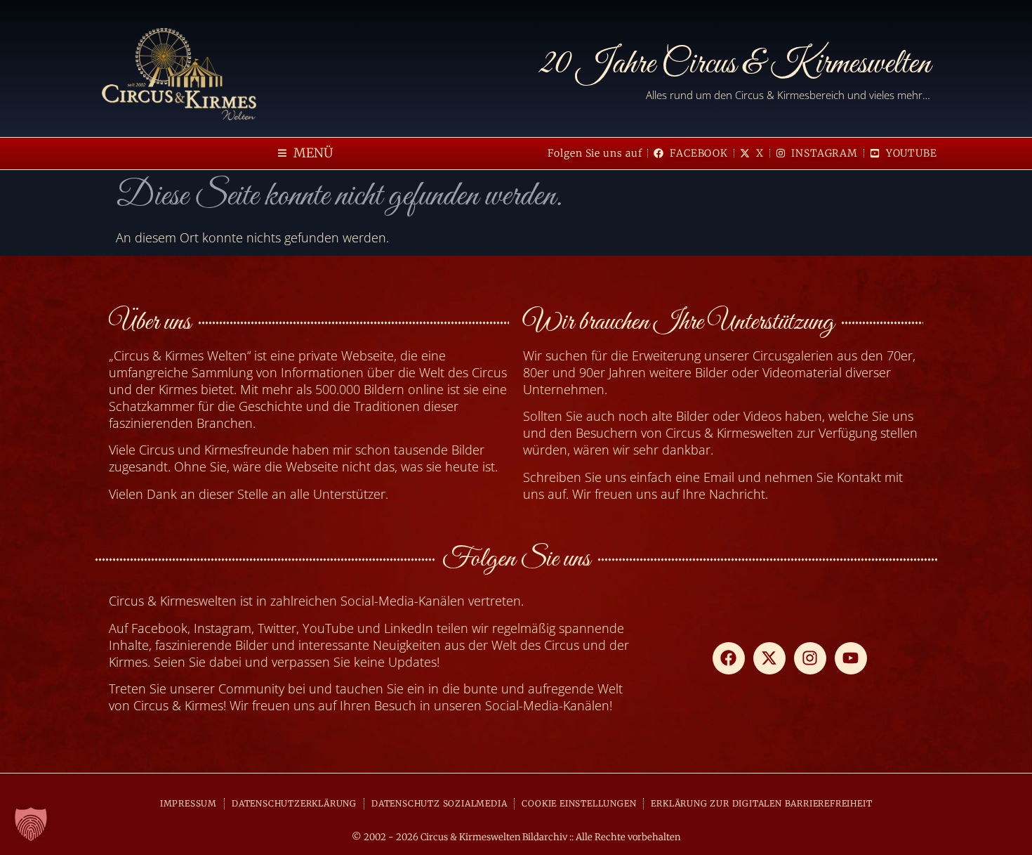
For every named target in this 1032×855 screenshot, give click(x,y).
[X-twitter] (769, 658)
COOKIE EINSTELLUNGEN (579, 803)
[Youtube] (851, 658)
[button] (305, 153)
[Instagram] (810, 658)
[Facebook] (729, 658)
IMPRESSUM (188, 803)
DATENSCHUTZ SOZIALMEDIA (439, 803)
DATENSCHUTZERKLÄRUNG (294, 803)
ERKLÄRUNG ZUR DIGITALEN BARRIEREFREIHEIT (761, 803)
